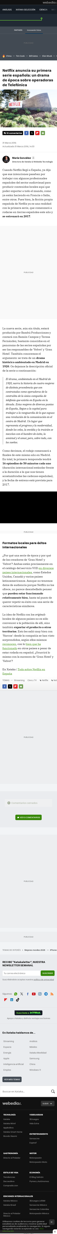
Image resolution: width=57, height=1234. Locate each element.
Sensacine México (38, 1204)
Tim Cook (20, 55)
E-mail (43, 133)
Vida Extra (34, 1123)
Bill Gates (33, 55)
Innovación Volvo (34, 30)
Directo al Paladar (11, 1157)
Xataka (6, 1119)
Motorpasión (35, 1157)
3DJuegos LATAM (37, 1200)
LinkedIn (11, 999)
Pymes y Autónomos (39, 1181)
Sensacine (34, 1138)
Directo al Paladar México (11, 1214)
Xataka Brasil (9, 1204)
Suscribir (47, 973)
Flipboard (37, 133)
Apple (6, 1058)
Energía (7, 1052)
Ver (30, 817)
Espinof (32, 1142)
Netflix (45, 680)
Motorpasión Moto (38, 1161)
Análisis (33, 1041)
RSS (52, 993)
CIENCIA (43, 9)
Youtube (33, 993)
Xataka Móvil (9, 1123)
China (9, 55)
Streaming (19, 680)
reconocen (9, 644)
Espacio (7, 1046)
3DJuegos (34, 1119)
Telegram (45, 993)
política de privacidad (44, 979)
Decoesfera (8, 1181)
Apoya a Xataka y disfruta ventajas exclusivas (28, 1018)
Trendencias (9, 1177)
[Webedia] (50, 2)
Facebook (26, 133)
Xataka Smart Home (12, 1131)
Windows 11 (35, 1069)
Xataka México (10, 1200)
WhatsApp (15, 993)
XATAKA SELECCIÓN (25, 9)
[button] (23, 158)
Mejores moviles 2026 (35, 949)
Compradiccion (10, 1185)
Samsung (34, 1058)
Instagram (39, 993)
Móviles (33, 1046)
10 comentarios (14, 133)
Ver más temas (12, 1079)
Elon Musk (47, 55)
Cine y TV (32, 680)
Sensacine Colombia (39, 1209)
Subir (45, 1103)
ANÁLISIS (7, 9)
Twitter (32, 133)
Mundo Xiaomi (10, 1136)
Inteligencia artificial (13, 1064)
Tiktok (17, 999)
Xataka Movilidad (38, 1052)
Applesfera (8, 1127)
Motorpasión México (39, 1213)
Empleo (7, 1069)
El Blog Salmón (36, 1177)
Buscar (53, 1091)
